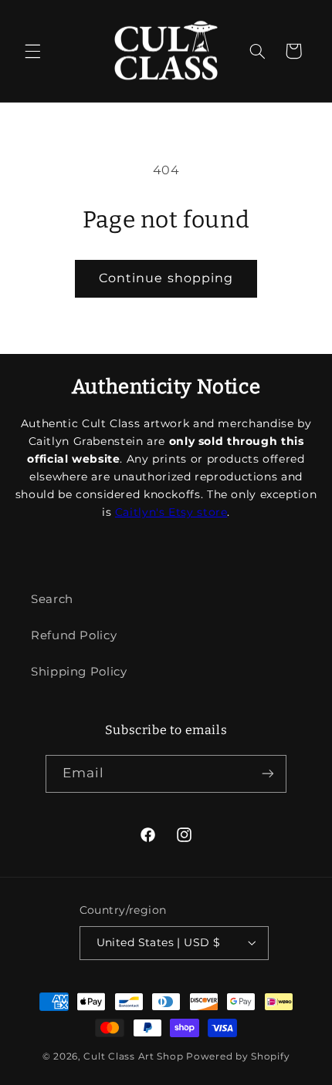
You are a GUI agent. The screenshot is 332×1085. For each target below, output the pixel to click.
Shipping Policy (79, 672)
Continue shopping (166, 278)
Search (52, 599)
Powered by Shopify (238, 1056)
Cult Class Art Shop (133, 1056)
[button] (32, 51)
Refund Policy (74, 635)
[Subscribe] (268, 774)
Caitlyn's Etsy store (171, 512)
